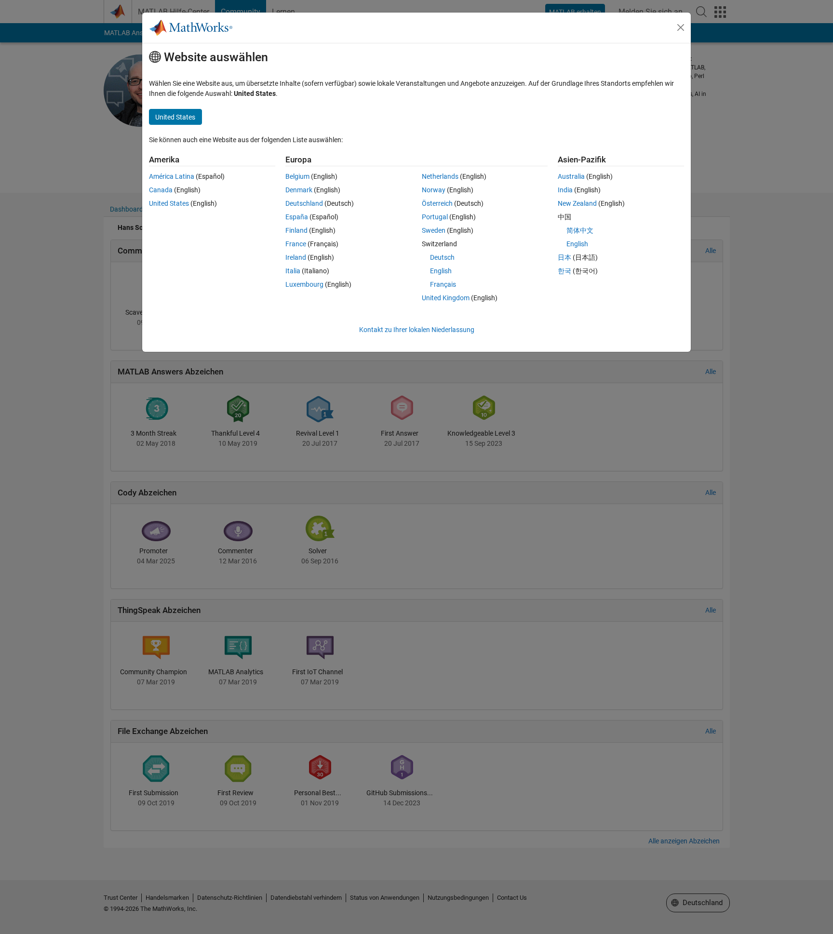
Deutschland (304, 203)
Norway (433, 190)
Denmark (298, 190)
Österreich (437, 203)
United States (169, 203)
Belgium (297, 176)
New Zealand (577, 203)
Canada (161, 190)
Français (443, 284)
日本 (564, 257)
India (565, 190)
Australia (571, 176)
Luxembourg (304, 284)
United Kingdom (446, 298)
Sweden (433, 230)
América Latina (171, 176)
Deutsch (442, 257)
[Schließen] (680, 27)
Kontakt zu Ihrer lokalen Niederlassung (416, 330)
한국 (564, 271)
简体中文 (579, 230)
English (441, 271)
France (295, 244)
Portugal (435, 217)
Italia (292, 271)
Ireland (295, 257)
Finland (296, 230)
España (296, 217)
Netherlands (440, 176)
